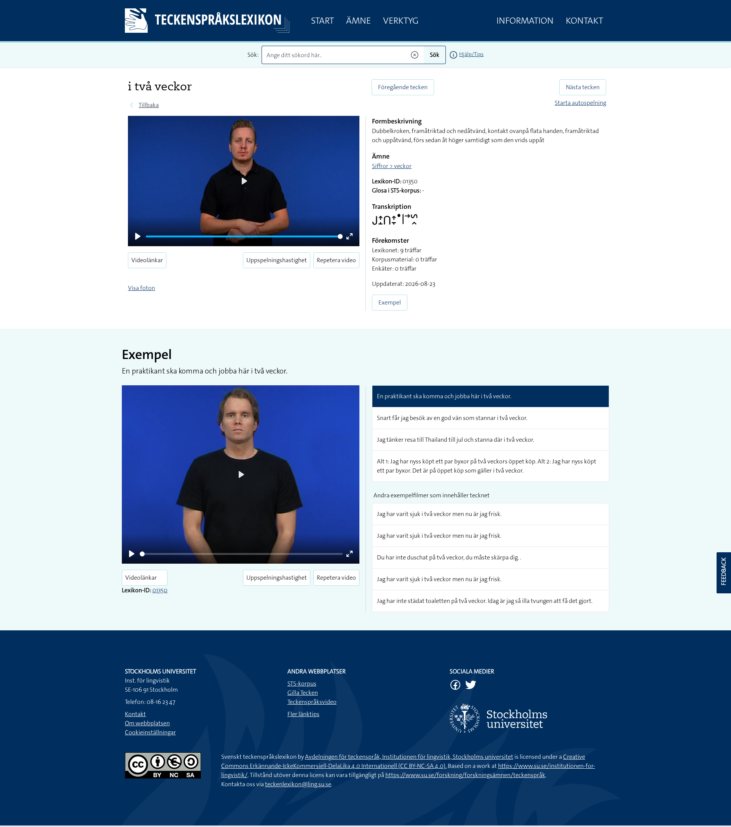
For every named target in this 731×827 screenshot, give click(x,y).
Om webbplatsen (147, 723)
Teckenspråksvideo (312, 702)
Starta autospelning (580, 103)
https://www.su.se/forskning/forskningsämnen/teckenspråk (465, 775)
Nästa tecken (583, 87)
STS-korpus (301, 684)
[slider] (244, 236)
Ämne (358, 20)
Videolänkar (147, 260)
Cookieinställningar (150, 732)
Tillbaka (149, 105)
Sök (434, 55)
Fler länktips (303, 714)
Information (525, 20)
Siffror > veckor (392, 166)
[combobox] (343, 55)
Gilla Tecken (302, 693)
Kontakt (584, 20)
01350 (160, 590)
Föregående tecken (403, 87)
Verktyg (400, 20)
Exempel (389, 302)
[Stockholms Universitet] (528, 718)
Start (322, 20)
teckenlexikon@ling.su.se (298, 784)
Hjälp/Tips (471, 54)
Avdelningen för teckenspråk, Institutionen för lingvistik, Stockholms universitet (409, 757)
